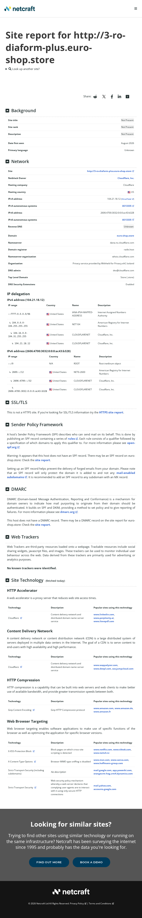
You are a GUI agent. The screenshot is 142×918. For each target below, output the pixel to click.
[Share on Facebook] (112, 96)
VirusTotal (126, 199)
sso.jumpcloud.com (122, 668)
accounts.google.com (105, 789)
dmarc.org (67, 512)
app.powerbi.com (122, 770)
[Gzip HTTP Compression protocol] (33, 709)
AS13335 (126, 205)
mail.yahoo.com (102, 785)
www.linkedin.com (104, 614)
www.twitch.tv (101, 752)
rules (71, 438)
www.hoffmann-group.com (108, 763)
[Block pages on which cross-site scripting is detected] (33, 751)
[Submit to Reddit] (95, 96)
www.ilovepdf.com (104, 621)
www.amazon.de (124, 708)
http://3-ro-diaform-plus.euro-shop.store (109, 171)
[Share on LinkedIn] (119, 96)
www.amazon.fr (102, 711)
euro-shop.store (125, 235)
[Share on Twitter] (104, 96)
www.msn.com (102, 759)
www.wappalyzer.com (106, 665)
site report (42, 460)
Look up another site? (25, 69)
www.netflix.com (103, 749)
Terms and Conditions (100, 903)
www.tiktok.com (122, 749)
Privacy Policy (77, 903)
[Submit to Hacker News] (127, 96)
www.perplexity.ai (104, 618)
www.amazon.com (104, 708)
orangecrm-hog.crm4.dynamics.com (113, 773)
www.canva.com (120, 759)
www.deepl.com (102, 668)
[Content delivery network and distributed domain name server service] (20, 618)
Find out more (49, 862)
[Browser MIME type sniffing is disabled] (34, 761)
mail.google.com (102, 770)
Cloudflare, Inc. (126, 178)
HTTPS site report (111, 412)
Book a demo (91, 862)
